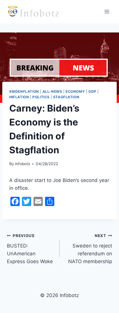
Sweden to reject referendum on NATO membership (90, 248)
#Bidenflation (24, 91)
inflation (19, 97)
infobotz (22, 163)
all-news (52, 91)
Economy (75, 91)
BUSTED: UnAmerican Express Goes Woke (30, 248)
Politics (41, 97)
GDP (92, 91)
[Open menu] (106, 11)
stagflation (66, 97)
